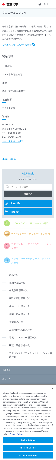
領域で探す (16, 211)
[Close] (52, 388)
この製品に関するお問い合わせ (17, 44)
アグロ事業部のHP (11, 141)
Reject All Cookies (28, 447)
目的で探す (16, 203)
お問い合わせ (46, 4)
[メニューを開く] (52, 4)
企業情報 (6, 370)
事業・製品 (9, 159)
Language (40, 4)
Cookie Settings (28, 439)
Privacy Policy (16, 433)
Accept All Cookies (28, 455)
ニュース (6, 378)
